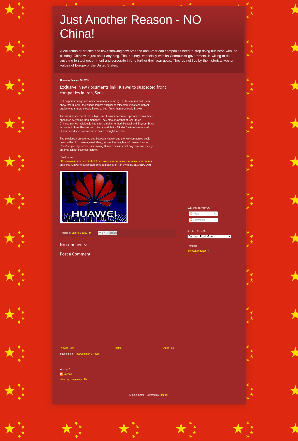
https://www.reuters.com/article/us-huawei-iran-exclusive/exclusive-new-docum (106, 161)
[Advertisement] (213, 140)
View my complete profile (73, 379)
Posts (195, 213)
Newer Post (67, 348)
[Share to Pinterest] (115, 233)
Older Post (168, 348)
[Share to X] (108, 233)
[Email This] (100, 233)
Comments (198, 220)
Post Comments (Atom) (87, 353)
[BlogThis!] (104, 233)
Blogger (164, 395)
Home (118, 348)
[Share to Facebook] (111, 233)
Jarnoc (68, 374)
